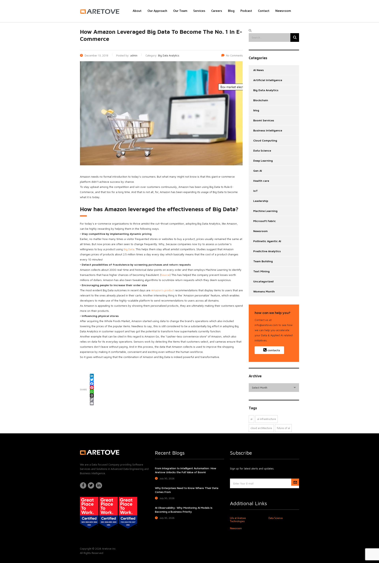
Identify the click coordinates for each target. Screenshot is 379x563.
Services (199, 11)
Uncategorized (263, 281)
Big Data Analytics (265, 90)
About (137, 11)
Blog (231, 11)
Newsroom (283, 11)
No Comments (234, 55)
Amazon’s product (162, 290)
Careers (216, 11)
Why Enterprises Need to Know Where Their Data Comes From (186, 490)
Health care (261, 180)
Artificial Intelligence (267, 80)
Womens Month (264, 291)
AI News (258, 70)
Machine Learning (265, 211)
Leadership (260, 200)
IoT (255, 190)
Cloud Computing (265, 140)
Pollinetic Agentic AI (267, 241)
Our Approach (157, 11)
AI (251, 419)
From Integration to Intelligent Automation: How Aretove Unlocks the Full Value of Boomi (185, 470)
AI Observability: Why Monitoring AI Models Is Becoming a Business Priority (183, 509)
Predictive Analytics (267, 251)
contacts (273, 350)
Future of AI (283, 428)
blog (256, 110)
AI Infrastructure (266, 419)
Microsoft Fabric (264, 221)
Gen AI (257, 170)
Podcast (246, 11)
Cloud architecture (261, 428)
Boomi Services (263, 120)
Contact (263, 11)
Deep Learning (263, 160)
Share (83, 389)
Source (165, 274)
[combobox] (274, 387)
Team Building (263, 261)
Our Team (180, 11)
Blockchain (260, 100)
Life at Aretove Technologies (238, 520)
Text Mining (261, 271)
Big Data (129, 249)
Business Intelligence (267, 130)
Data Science (262, 150)
